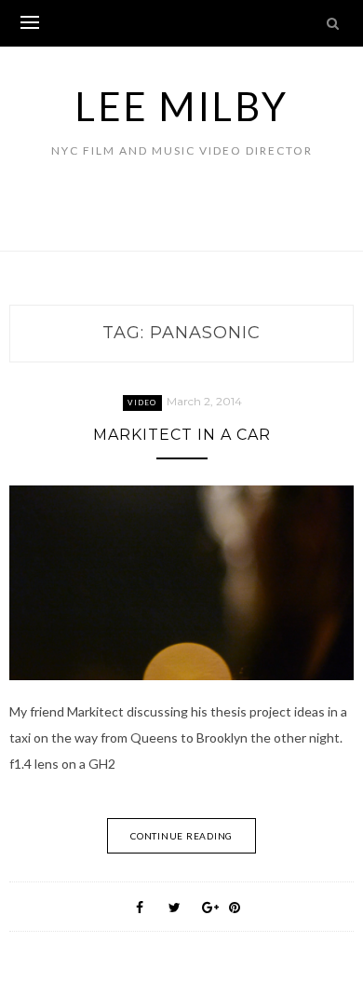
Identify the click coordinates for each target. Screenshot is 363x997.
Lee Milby (181, 106)
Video (142, 402)
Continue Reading (181, 835)
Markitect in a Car (182, 435)
